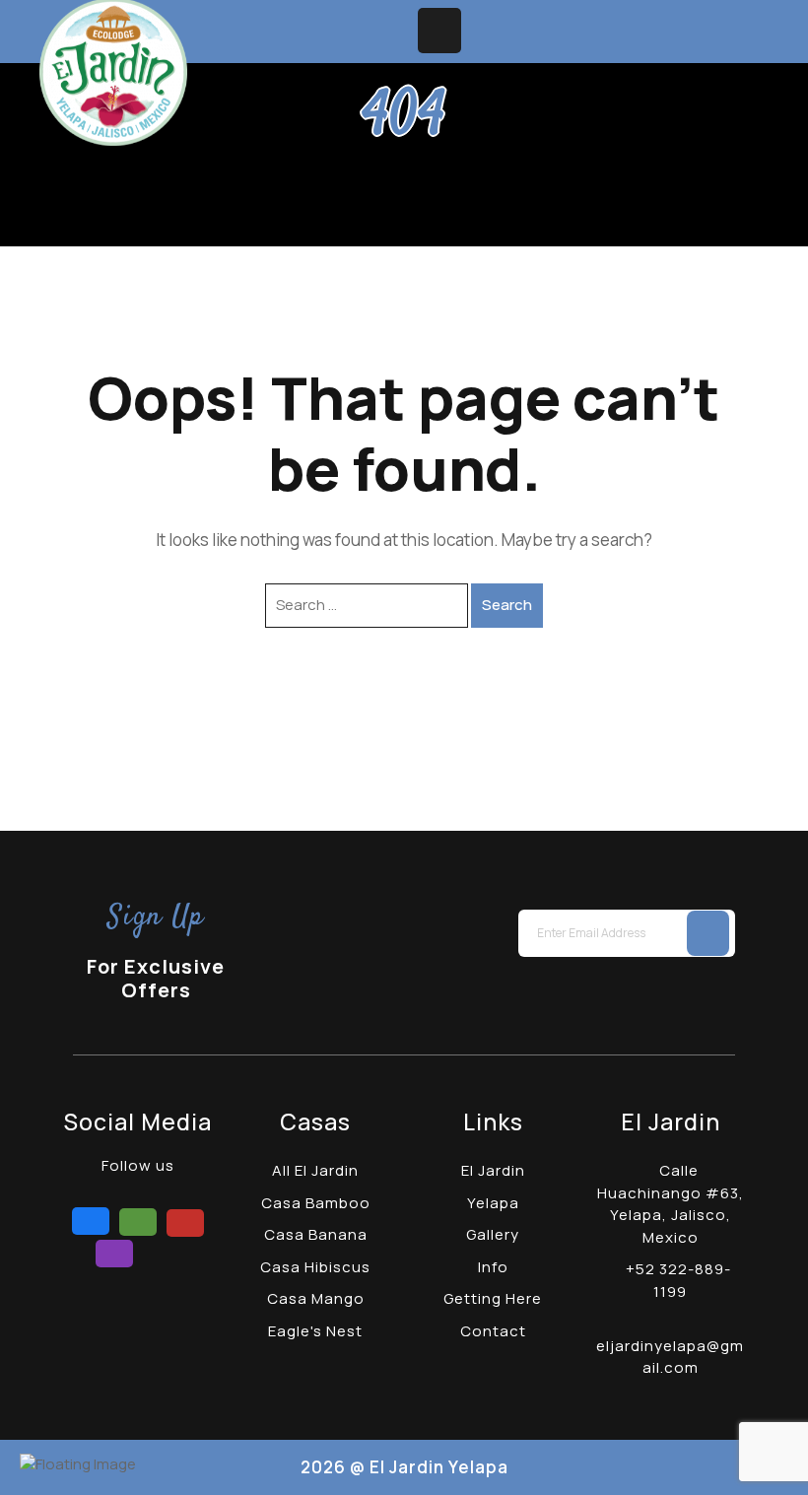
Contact (493, 1331)
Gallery (492, 1234)
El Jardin (493, 1170)
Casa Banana (316, 1234)
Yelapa (493, 1202)
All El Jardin (315, 1170)
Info (493, 1267)
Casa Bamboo (315, 1202)
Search (507, 604)
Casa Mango (316, 1298)
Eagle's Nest (315, 1331)
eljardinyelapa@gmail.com (670, 1356)
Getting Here (492, 1298)
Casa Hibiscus (315, 1267)
